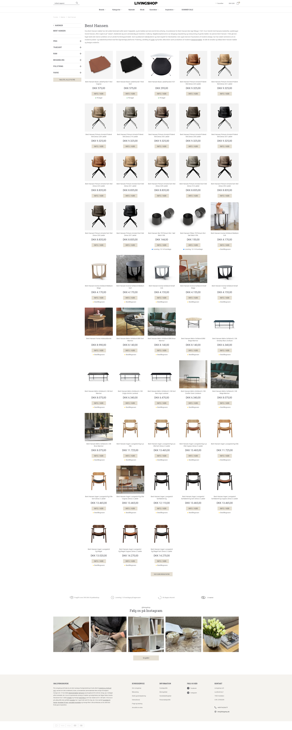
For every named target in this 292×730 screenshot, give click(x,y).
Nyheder (132, 9)
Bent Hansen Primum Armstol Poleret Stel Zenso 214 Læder (130, 135)
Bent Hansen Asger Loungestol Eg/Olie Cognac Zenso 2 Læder (130, 497)
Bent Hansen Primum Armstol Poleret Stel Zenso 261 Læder (224, 83)
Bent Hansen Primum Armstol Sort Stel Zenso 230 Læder (98, 234)
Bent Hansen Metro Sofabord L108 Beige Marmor (224, 392)
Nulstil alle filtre (67, 80)
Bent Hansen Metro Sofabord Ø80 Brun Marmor (162, 339)
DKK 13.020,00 (99, 555)
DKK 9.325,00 (193, 88)
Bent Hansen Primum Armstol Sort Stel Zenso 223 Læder (98, 185)
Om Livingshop (136, 688)
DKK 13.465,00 (162, 450)
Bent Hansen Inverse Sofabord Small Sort (225, 287)
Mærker (63, 17)
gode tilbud (82, 698)
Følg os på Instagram (146, 609)
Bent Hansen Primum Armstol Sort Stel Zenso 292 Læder (224, 185)
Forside (55, 17)
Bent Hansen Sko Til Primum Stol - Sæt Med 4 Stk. (161, 234)
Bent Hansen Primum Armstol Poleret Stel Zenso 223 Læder (193, 83)
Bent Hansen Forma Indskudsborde (98, 338)
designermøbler (196, 40)
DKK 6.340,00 (224, 344)
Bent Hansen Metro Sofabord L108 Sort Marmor (99, 392)
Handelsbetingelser (165, 696)
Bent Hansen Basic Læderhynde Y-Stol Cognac (98, 83)
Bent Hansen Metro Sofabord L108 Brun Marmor (98, 445)
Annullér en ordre (137, 707)
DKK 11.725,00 (130, 450)
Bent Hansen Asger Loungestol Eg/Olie (224, 444)
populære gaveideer (75, 702)
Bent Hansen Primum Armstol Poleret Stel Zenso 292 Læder (162, 135)
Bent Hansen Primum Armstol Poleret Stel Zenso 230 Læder (193, 135)
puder (153, 40)
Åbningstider (163, 692)
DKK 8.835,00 (98, 190)
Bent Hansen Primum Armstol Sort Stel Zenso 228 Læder (161, 185)
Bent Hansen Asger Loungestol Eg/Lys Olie (130, 445)
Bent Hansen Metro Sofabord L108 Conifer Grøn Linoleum (193, 392)
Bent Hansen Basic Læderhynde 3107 (161, 82)
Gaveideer (153, 9)
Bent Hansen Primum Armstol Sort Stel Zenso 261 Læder (130, 185)
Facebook (193, 688)
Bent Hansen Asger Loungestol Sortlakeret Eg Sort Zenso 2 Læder (193, 497)
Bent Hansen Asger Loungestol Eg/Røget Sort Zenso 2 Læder (162, 550)
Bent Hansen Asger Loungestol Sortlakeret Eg (162, 497)
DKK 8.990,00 (98, 344)
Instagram (193, 693)
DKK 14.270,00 (130, 555)
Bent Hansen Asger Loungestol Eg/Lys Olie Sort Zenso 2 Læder (161, 445)
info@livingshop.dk (223, 712)
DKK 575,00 (98, 88)
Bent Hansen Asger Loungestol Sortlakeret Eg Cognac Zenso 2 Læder (224, 497)
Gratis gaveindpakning (139, 696)
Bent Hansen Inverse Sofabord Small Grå (162, 287)
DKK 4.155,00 (161, 292)
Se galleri (146, 658)
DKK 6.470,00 (161, 397)
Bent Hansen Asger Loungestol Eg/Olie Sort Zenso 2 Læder (98, 497)
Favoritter (220, 3)
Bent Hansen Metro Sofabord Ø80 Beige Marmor (193, 339)
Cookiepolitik (163, 688)
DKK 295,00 (161, 88)
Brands (101, 9)
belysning (82, 693)
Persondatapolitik (164, 700)
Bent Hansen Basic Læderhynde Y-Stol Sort (130, 83)
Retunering (135, 692)
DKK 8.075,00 (98, 397)
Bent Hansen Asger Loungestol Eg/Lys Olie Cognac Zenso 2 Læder (193, 445)
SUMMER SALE (187, 9)
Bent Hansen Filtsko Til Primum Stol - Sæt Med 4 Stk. (193, 234)
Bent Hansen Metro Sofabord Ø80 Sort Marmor (130, 339)
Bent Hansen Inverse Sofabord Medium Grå (225, 234)
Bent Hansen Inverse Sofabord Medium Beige (99, 287)
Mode (142, 9)
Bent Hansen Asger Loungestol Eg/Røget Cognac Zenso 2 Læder (130, 550)
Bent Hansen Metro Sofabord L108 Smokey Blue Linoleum (224, 339)
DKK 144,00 (161, 239)
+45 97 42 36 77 (223, 707)
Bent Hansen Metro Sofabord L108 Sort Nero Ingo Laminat (162, 392)
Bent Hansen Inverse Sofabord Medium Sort (130, 287)
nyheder (69, 698)
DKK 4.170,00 (224, 239)
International (136, 700)
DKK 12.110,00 (162, 502)
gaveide (72, 700)
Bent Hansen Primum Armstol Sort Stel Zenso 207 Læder (130, 234)
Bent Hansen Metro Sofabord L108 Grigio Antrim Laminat (130, 392)
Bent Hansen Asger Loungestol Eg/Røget (99, 550)
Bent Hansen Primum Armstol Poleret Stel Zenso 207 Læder (224, 135)
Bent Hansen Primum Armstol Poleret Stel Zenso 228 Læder (99, 135)
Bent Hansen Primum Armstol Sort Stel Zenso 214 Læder (193, 185)
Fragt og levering (137, 703)
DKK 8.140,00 (130, 344)
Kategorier (116, 9)
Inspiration (169, 9)
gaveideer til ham (63, 702)
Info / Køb (98, 93)
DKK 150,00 (193, 239)
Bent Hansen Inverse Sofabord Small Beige (193, 287)
